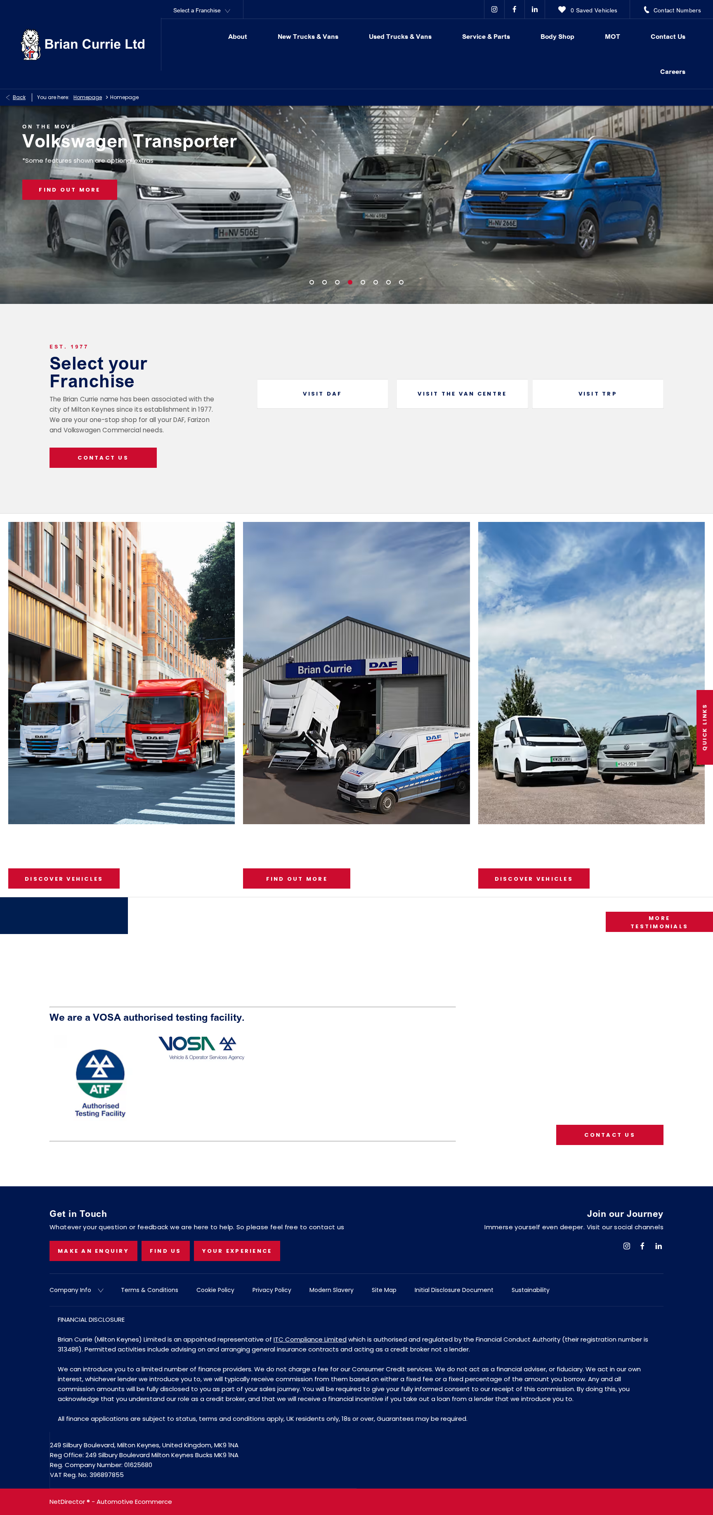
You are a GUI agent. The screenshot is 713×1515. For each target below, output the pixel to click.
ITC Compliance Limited (310, 1339)
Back (19, 97)
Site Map (384, 1290)
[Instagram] (494, 9)
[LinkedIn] (535, 9)
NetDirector (68, 1501)
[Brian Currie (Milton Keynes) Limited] (82, 44)
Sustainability (531, 1290)
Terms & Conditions (149, 1290)
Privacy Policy (272, 1290)
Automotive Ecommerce (134, 1501)
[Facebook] (514, 9)
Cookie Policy (215, 1290)
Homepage (87, 97)
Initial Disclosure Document (454, 1290)
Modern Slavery (331, 1290)
